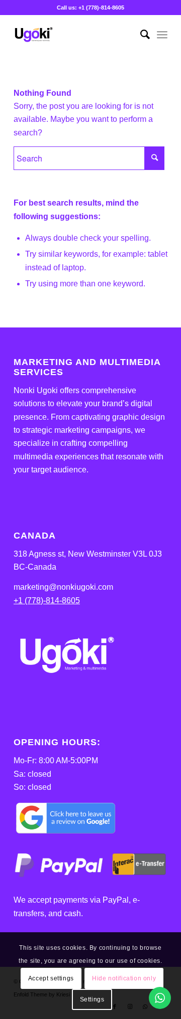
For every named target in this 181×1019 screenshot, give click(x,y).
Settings (92, 999)
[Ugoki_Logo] (75, 35)
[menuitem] (140, 35)
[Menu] (162, 35)
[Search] (140, 35)
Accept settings (51, 978)
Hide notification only (124, 978)
